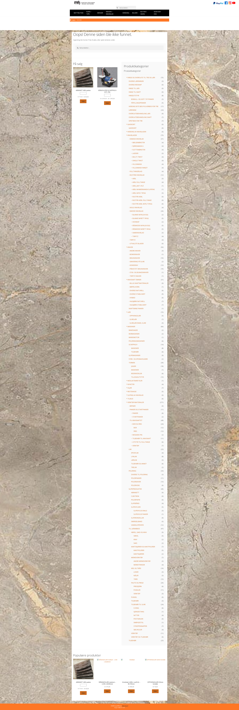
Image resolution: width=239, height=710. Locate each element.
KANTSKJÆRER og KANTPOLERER (143, 547)
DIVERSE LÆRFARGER (136, 81)
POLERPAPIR (135, 500)
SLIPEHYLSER (136, 507)
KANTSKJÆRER (139, 554)
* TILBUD (129, 399)
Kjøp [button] (83, 101)
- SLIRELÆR (133, 319)
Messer (100, 13)
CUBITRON (135, 496)
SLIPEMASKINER (134, 355)
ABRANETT (135, 493)
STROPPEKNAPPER (140, 626)
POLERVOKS (135, 485)
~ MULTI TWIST (136, 157)
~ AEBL (133, 179)
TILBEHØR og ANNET (139, 464)
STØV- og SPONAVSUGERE (138, 359)
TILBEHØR (135, 352)
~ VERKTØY (135, 446)
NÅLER (136, 576)
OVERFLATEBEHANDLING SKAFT (140, 117)
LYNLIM (134, 457)
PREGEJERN (138, 586)
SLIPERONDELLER (137, 518)
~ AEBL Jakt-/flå (137, 186)
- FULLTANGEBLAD (135, 171)
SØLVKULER (138, 630)
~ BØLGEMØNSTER (138, 143)
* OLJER (129, 388)
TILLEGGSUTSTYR (137, 377)
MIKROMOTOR (134, 337)
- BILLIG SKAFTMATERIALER (138, 283)
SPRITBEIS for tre (135, 121)
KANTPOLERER (139, 550)
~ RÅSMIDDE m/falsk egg (140, 226)
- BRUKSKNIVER (134, 258)
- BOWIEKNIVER (134, 254)
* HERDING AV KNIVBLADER (136, 132)
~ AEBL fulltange (138, 182)
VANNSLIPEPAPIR (137, 525)
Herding (125, 13)
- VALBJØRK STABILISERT (137, 305)
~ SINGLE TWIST (137, 161)
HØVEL (136, 536)
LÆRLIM (134, 460)
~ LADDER (134, 153)
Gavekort (132, 128)
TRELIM (134, 467)
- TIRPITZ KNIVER (135, 276)
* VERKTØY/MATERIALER (135, 402)
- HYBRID (132, 298)
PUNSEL (134, 597)
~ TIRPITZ (134, 236)
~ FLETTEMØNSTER (138, 150)
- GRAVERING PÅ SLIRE (137, 262)
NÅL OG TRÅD (136, 568)
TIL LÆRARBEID (134, 529)
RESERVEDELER (136, 374)
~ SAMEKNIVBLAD (137, 233)
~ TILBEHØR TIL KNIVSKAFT (141, 438)
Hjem (73, 20)
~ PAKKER (134, 413)
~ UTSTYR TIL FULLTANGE (140, 442)
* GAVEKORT (130, 124)
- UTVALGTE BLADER (136, 244)
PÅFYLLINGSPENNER (138, 103)
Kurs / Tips (88, 13)
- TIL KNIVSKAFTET (135, 420)
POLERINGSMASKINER (137, 341)
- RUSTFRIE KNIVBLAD (136, 175)
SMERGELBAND (136, 521)
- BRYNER (132, 406)
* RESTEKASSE (131, 392)
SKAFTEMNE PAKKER (136, 309)
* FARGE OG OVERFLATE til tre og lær (140, 78)
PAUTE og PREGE (137, 583)
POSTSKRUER (138, 619)
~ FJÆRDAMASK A (137, 146)
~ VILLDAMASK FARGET (139, 168)
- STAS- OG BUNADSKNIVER (138, 272)
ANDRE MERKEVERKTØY (142, 561)
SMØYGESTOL (138, 622)
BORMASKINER (134, 334)
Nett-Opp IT (125, 706)
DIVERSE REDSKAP (135, 85)
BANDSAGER (133, 330)
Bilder (134, 13)
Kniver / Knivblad (109, 13)
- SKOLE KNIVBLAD (135, 208)
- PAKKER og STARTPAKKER (138, 410)
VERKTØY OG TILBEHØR (139, 637)
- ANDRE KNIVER (134, 251)
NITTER (136, 615)
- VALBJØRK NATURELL (137, 301)
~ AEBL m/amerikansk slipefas (143, 189)
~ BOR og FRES (136, 424)
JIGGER (133, 366)
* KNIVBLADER (131, 135)
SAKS (135, 543)
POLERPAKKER (136, 478)
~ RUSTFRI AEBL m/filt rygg (141, 204)
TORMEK (132, 363)
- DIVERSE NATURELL (136, 291)
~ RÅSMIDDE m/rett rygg (140, 229)
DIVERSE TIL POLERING (139, 475)
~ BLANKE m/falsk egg (139, 215)
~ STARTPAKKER (137, 417)
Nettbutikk (78, 13)
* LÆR (128, 312)
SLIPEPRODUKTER (135, 489)
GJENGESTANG (139, 612)
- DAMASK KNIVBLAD (136, 139)
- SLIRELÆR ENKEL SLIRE (137, 323)
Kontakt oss (157, 13)
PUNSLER (137, 590)
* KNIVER (129, 247)
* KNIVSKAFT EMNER (133, 280)
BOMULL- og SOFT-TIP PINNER (142, 99)
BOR (135, 428)
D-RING (136, 608)
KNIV (135, 539)
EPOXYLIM (134, 453)
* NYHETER (130, 384)
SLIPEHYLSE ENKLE (140, 511)
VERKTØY (137, 594)
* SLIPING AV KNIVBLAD (134, 395)
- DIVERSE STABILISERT (137, 294)
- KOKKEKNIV (133, 265)
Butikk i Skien (143, 13)
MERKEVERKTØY (137, 558)
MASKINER (135, 348)
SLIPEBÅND (135, 503)
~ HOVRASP (135, 222)
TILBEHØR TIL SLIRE (138, 604)
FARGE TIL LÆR (134, 88)
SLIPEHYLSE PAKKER (141, 514)
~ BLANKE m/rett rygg (140, 218)
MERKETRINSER (139, 565)
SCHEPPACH (133, 345)
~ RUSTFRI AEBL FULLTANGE (141, 200)
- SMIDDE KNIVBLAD (136, 211)
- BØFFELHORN (134, 287)
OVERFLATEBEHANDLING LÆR (139, 114)
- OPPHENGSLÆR (135, 316)
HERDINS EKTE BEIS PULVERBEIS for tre (143, 106)
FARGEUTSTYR (134, 96)
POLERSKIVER (136, 482)
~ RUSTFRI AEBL (137, 197)
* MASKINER (130, 327)
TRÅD (136, 579)
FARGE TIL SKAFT (135, 92)
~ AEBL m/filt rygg (138, 193)
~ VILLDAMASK (136, 164)
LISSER (136, 572)
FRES (135, 431)
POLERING (132, 471)
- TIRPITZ (132, 240)
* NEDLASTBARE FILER (134, 381)
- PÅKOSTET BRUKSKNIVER (138, 269)
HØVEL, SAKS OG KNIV (139, 532)
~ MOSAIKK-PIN (136, 435)
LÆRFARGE (132, 110)
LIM (130, 449)
